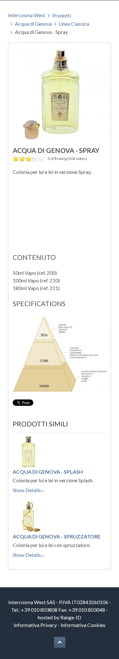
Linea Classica (74, 24)
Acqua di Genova (33, 24)
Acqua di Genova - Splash (48, 472)
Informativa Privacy (35, 625)
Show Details (27, 490)
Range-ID (70, 617)
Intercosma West (26, 15)
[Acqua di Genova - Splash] (28, 451)
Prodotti (61, 15)
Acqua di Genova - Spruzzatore (57, 536)
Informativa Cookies (83, 625)
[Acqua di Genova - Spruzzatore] (28, 516)
